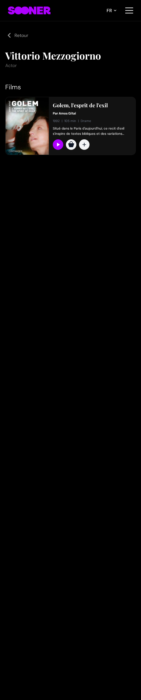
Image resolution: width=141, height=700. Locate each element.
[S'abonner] (58, 144)
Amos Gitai (67, 113)
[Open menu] (129, 10)
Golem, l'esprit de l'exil (80, 105)
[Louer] (71, 144)
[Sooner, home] (29, 10)
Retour (21, 35)
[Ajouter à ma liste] (84, 144)
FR (109, 10)
